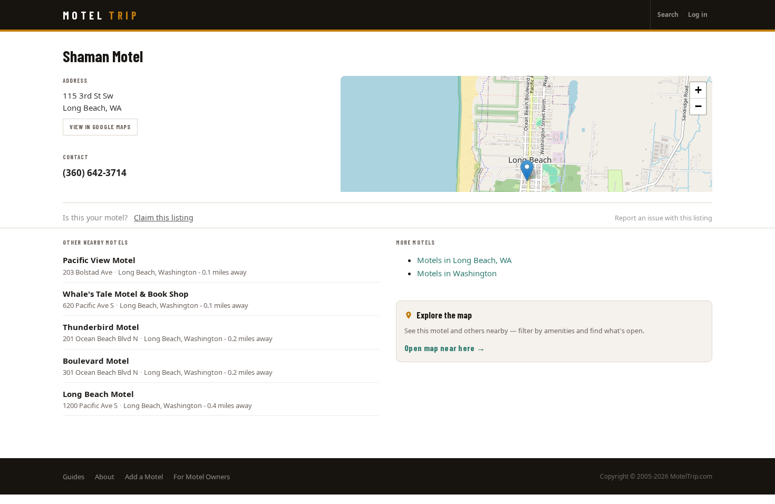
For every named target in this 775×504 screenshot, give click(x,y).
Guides (73, 476)
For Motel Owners (201, 476)
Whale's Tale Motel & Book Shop (126, 293)
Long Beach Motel (98, 394)
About (104, 476)
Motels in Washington (457, 273)
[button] (527, 170)
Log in (698, 14)
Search (668, 14)
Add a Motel (144, 476)
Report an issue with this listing (663, 217)
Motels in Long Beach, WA (464, 260)
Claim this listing (163, 217)
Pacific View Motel (99, 260)
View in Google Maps (100, 126)
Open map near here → (444, 348)
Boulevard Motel (96, 360)
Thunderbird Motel (101, 327)
